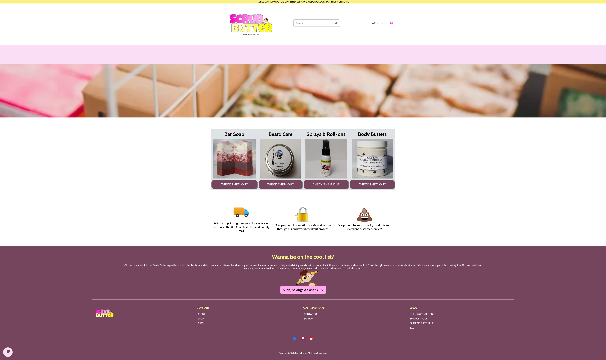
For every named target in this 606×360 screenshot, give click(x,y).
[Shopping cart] (391, 23)
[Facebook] (295, 339)
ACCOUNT (378, 23)
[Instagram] (303, 339)
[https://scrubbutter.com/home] (250, 23)
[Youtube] (311, 339)
